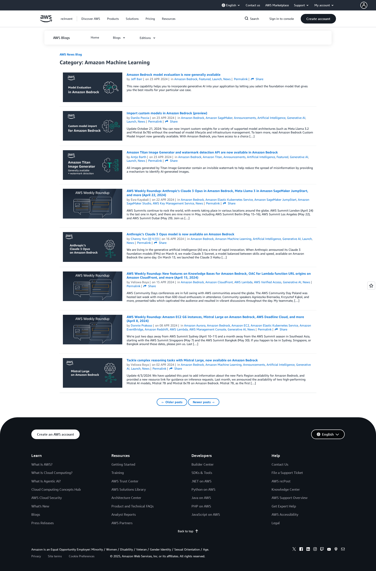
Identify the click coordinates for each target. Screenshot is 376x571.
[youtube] (329, 549)
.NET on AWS (201, 481)
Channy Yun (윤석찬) (145, 239)
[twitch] (322, 549)
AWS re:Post (281, 481)
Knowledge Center (286, 489)
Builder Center (202, 464)
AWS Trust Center (124, 481)
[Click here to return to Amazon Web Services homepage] (46, 21)
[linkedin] (308, 549)
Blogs (35, 514)
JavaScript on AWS (205, 514)
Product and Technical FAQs (132, 506)
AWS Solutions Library (128, 489)
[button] (368, 5)
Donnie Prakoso (141, 325)
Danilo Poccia (140, 118)
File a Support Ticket (287, 472)
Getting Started (123, 464)
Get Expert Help (284, 506)
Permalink (241, 79)
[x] (294, 549)
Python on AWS (203, 489)
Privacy (36, 556)
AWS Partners (122, 523)
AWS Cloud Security (46, 497)
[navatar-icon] (363, 5)
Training (117, 472)
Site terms (55, 556)
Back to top (185, 531)
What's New (40, 506)
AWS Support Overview (289, 497)
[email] (343, 549)
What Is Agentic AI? (46, 481)
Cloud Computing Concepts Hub (56, 489)
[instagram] (315, 549)
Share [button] (259, 79)
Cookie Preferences (81, 556)
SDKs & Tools (201, 472)
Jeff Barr (136, 79)
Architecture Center (126, 497)
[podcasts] (336, 549)
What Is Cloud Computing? (51, 472)
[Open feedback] (371, 286)
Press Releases (42, 523)
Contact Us (280, 464)
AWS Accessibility (285, 514)
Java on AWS (201, 497)
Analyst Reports (123, 514)
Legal (276, 523)
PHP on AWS (201, 506)
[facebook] (301, 549)
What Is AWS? (41, 464)
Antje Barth (138, 157)
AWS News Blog (71, 54)
